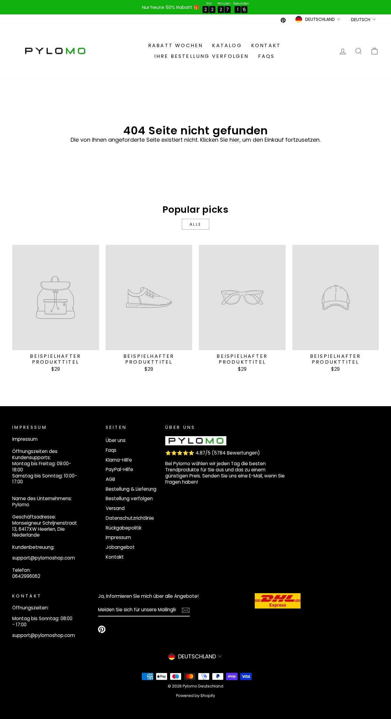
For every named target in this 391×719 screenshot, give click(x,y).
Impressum (118, 537)
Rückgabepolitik (123, 528)
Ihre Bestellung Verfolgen (201, 56)
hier (234, 140)
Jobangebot (120, 547)
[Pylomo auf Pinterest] (101, 629)
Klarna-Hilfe (119, 460)
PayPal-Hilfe (119, 469)
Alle (195, 224)
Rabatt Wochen (175, 45)
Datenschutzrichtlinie (130, 518)
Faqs (266, 56)
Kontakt (266, 45)
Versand (115, 508)
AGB (110, 479)
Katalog (227, 45)
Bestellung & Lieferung (131, 489)
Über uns (116, 440)
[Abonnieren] (186, 610)
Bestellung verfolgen (129, 498)
